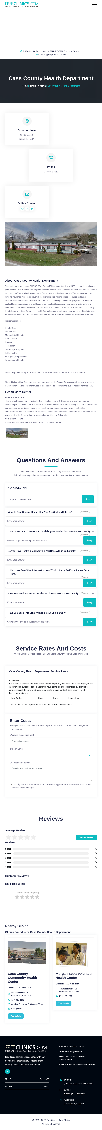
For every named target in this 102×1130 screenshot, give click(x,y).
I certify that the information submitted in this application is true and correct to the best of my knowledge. (51, 786)
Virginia (42, 86)
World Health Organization (70, 1051)
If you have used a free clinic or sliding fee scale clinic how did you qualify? (50, 531)
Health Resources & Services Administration (72, 1058)
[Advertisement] (51, 28)
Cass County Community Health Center (22, 977)
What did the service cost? (22, 735)
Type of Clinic (16, 749)
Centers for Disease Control (71, 1046)
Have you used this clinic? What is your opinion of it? (37, 612)
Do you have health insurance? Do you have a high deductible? (42, 551)
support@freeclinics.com (55, 54)
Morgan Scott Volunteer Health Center (74, 975)
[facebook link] (7, 1071)
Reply (89, 521)
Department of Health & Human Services (77, 1064)
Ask (88, 499)
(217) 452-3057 (51, 171)
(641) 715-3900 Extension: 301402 (65, 51)
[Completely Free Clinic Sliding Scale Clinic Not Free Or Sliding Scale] (51, 755)
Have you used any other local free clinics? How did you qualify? (43, 593)
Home (25, 86)
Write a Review (86, 837)
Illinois (33, 86)
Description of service (20, 762)
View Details (15, 1016)
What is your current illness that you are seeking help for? (40, 512)
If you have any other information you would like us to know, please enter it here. (49, 572)
